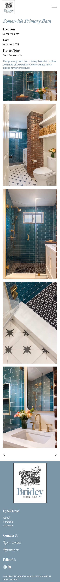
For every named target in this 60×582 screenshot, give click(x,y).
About (6, 517)
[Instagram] (5, 567)
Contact (8, 525)
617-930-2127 (14, 542)
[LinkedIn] (9, 567)
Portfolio (8, 521)
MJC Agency (19, 576)
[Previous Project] (4, 455)
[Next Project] (55, 455)
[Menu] (54, 7)
